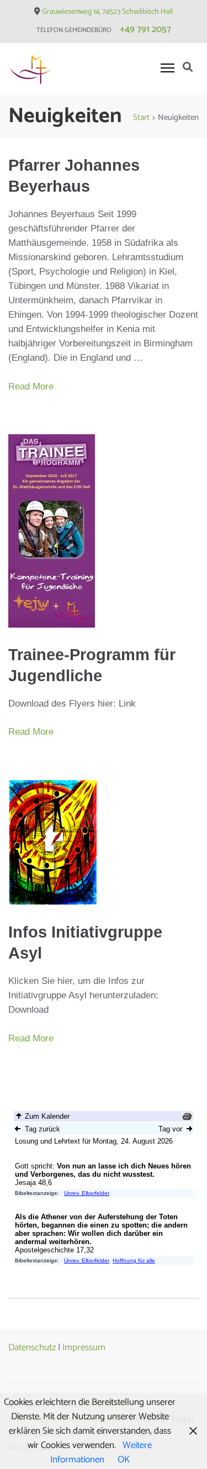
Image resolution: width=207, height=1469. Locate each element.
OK (124, 1459)
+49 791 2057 (145, 29)
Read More (31, 386)
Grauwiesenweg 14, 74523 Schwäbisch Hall (107, 12)
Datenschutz (32, 1347)
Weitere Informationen (101, 1452)
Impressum (83, 1347)
